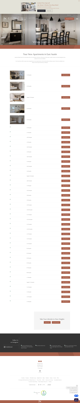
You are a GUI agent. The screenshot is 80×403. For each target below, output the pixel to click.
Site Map (50, 381)
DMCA (43, 379)
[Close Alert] (79, 1)
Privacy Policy (39, 379)
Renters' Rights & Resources (43, 381)
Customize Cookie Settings (33, 381)
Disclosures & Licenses (49, 379)
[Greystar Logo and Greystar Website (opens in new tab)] (32, 385)
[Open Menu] (77, 18)
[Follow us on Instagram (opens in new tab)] (41, 361)
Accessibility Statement (58, 379)
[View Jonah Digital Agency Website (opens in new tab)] (49, 384)
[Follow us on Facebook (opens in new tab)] (39, 361)
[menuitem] (23, 378)
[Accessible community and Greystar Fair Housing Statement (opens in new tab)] (42, 384)
